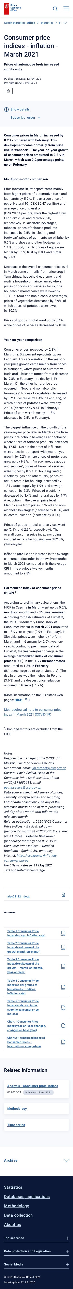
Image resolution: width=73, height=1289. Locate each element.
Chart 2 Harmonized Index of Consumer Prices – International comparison (26, 1042)
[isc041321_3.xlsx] (63, 966)
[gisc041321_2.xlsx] (63, 1042)
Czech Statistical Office (19, 22)
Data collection (18, 1215)
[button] (36, 1238)
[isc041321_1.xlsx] (63, 933)
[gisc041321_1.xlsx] (63, 1026)
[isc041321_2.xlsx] (63, 947)
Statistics (47, 22)
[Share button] (8, 91)
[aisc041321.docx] (63, 895)
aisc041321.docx (18, 896)
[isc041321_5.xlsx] (63, 1008)
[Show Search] (55, 9)
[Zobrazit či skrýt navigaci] (65, 22)
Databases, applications (27, 1196)
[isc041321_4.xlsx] (63, 987)
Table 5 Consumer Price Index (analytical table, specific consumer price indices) (23, 1007)
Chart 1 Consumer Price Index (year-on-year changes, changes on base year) (26, 1026)
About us (12, 1224)
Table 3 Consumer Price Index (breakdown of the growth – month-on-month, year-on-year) (25, 966)
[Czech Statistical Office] (12, 9)
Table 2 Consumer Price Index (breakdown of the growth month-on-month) (24, 947)
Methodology (16, 1205)
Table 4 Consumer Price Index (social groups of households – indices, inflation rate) (23, 987)
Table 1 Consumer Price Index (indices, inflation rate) (26, 933)
